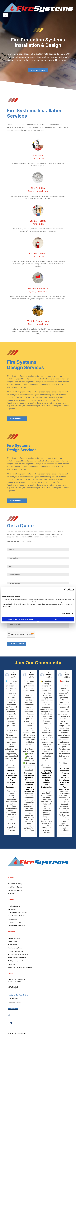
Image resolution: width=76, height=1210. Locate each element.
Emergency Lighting (15, 922)
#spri (16, 758)
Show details (66, 613)
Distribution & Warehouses (17, 958)
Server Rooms (12, 941)
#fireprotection (12, 735)
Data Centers (12, 945)
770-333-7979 (13, 988)
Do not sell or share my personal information (19, 619)
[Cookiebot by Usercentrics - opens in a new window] (66, 589)
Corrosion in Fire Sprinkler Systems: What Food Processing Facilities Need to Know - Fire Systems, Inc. (29, 782)
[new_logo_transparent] (38, 3)
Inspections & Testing (15, 884)
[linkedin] (10, 1021)
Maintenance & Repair (15, 890)
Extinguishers (12, 919)
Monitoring (11, 893)
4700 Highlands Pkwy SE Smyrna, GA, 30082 (16, 980)
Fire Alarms (11, 909)
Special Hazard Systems (16, 916)
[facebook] (9, 1014)
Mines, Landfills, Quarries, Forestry (20, 967)
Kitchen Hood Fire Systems (17, 912)
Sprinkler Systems (14, 906)
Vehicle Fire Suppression (16, 925)
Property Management (15, 951)
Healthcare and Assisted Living (18, 961)
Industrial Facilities (14, 938)
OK (56, 619)
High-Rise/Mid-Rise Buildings (18, 954)
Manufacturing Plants (15, 948)
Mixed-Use (11, 964)
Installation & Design (15, 887)
